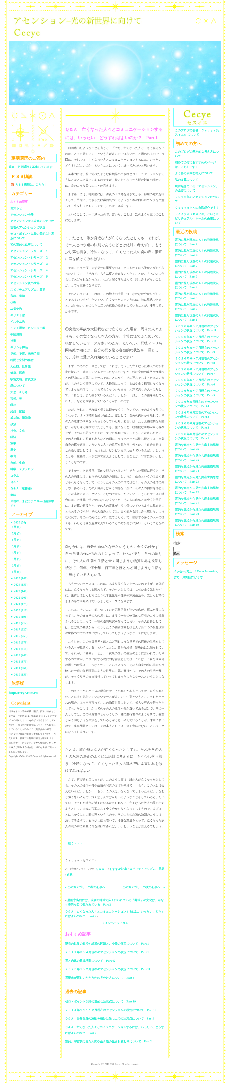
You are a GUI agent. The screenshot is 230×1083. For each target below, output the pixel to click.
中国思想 (16, 334)
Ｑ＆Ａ (101, 869)
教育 (13, 456)
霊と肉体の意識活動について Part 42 (90, 960)
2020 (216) (18, 610)
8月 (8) (16, 527)
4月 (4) (16, 552)
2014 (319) (18, 648)
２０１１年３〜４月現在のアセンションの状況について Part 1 (107, 952)
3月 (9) (16, 559)
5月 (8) (16, 546)
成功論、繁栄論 (20, 417)
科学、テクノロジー (23, 469)
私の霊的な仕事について (26, 244)
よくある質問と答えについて (194, 173)
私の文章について (186, 179)
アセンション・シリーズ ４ (29, 270)
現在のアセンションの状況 (27, 227)
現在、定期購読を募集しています (31, 166)
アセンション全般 (22, 214)
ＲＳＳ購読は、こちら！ (31, 184)
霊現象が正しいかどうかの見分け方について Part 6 (99, 977)
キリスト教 (17, 315)
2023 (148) (18, 591)
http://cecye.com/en (23, 693)
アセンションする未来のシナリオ (32, 221)
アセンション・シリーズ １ (29, 251)
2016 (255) (18, 636)
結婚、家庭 (17, 411)
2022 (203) (18, 597)
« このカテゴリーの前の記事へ (85, 887)
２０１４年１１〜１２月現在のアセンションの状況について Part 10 (110, 1010)
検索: (177, 543)
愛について (17, 385)
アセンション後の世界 (25, 283)
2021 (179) (18, 604)
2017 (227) (18, 629)
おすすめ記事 (118, 869)
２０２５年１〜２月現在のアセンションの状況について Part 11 (107, 969)
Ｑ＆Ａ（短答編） (21, 488)
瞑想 (70, 874)
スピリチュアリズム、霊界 (146, 869)
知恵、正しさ (19, 392)
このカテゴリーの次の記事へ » (143, 887)
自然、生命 (17, 462)
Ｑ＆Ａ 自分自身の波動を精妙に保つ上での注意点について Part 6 (110, 1018)
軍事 (13, 443)
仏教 (13, 302)
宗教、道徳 (17, 296)
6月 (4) (16, 539)
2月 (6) (16, 565)
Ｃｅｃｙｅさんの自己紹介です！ (197, 207)
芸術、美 (16, 398)
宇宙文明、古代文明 (23, 379)
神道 (13, 340)
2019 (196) (18, 616)
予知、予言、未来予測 (25, 353)
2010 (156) (18, 674)
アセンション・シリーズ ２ (29, 257)
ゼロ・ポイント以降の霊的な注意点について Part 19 (100, 1001)
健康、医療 (17, 372)
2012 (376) (18, 661)
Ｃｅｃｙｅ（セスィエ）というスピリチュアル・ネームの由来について (197, 218)
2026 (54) (18, 522)
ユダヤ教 (16, 308)
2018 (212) (18, 623)
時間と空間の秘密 (22, 360)
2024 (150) (18, 584)
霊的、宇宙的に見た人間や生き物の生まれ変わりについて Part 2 (108, 1041)
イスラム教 (17, 321)
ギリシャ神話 (19, 347)
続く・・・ (75, 843)
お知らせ (16, 208)
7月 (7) (16, 533)
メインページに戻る (115, 923)
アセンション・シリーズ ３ (29, 263)
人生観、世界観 (20, 366)
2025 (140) (18, 578)
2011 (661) (18, 668)
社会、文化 (17, 430)
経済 (13, 437)
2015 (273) (18, 642)
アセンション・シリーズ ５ (29, 276)
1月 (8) (16, 571)
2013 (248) (18, 655)
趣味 (13, 495)
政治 (13, 424)
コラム (14, 475)
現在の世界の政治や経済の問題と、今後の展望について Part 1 (107, 943)
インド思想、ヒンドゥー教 (27, 328)
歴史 (13, 449)
